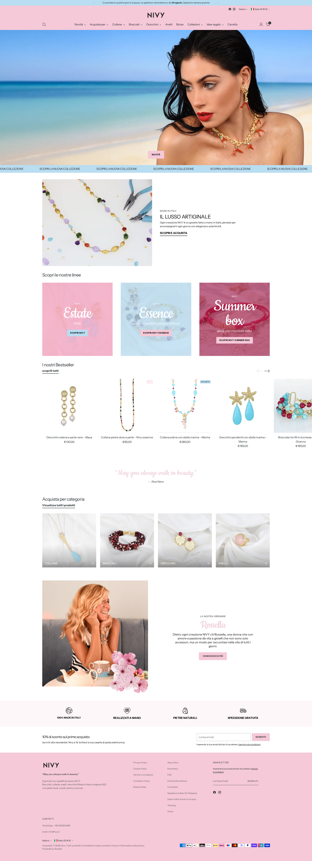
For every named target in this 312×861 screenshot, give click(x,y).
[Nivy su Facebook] (229, 9)
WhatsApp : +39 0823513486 (56, 825)
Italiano (242, 9)
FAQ (169, 774)
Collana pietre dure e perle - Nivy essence (127, 437)
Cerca (170, 811)
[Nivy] (156, 15)
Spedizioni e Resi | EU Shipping (182, 793)
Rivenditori (172, 768)
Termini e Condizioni (143, 774)
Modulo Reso (139, 787)
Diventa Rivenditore (177, 781)
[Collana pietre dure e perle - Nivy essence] (127, 406)
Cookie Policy (140, 768)
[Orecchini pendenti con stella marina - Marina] (243, 406)
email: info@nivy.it (51, 831)
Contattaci (172, 787)
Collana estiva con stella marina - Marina (185, 437)
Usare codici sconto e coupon (181, 799)
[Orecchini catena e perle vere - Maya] (69, 406)
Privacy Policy (140, 762)
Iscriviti (252, 781)
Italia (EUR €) (261, 9)
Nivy (63, 845)
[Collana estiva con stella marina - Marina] (185, 406)
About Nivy (172, 762)
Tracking (171, 805)
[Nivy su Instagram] (234, 9)
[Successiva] (218, 3)
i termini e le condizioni (249, 744)
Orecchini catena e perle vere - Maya (69, 437)
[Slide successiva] (267, 371)
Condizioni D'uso (141, 781)
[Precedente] (93, 3)
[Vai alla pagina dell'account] (261, 24)
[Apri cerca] (44, 24)
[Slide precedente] (259, 371)
